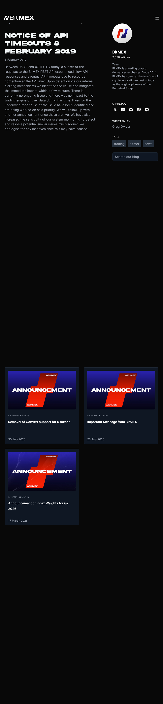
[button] (157, 17)
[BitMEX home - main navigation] (19, 17)
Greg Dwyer (121, 126)
